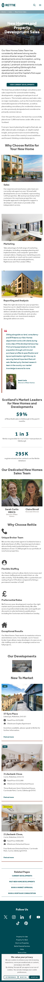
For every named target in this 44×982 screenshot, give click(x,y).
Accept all (34, 977)
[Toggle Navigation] (40, 5)
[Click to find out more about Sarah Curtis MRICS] (12, 499)
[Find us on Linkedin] (22, 917)
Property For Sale (22, 937)
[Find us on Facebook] (30, 917)
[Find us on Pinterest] (26, 923)
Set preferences (11, 977)
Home (4, 12)
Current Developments (22, 876)
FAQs (22, 949)
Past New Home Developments (22, 882)
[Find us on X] (5, 917)
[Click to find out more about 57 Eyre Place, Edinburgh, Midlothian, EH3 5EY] (22, 712)
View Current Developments (22, 85)
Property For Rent (22, 940)
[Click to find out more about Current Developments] (22, 666)
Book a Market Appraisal (22, 887)
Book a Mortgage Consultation (22, 893)
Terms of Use (22, 952)
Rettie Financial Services (22, 946)
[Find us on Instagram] (14, 917)
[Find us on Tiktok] (18, 923)
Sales (10, 12)
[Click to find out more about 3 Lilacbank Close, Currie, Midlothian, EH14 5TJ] (22, 772)
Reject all (23, 977)
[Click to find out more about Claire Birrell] (32, 496)
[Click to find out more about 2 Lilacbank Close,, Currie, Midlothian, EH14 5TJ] (22, 832)
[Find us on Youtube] (38, 917)
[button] (34, 5)
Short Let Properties (22, 943)
